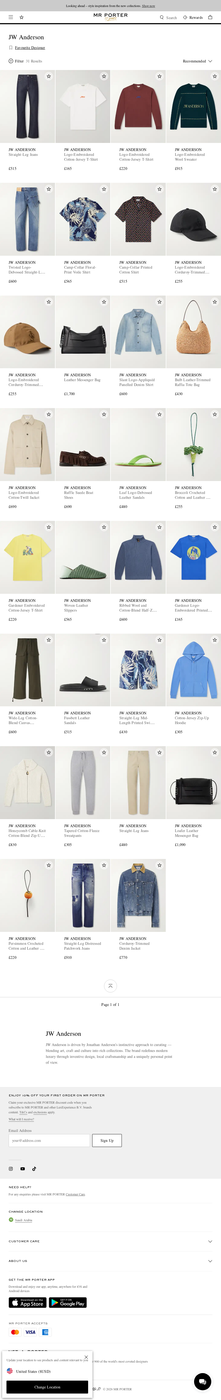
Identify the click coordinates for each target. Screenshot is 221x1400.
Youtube (22, 1169)
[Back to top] (110, 986)
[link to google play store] (68, 1302)
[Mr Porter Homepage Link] (110, 17)
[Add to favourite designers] (11, 47)
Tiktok (34, 1169)
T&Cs (23, 1112)
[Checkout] (207, 18)
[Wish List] (21, 18)
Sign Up (107, 1140)
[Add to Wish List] (48, 76)
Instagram (11, 1169)
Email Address (20, 1130)
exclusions (40, 1112)
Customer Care (75, 1194)
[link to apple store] (28, 1302)
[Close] (86, 1357)
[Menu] (11, 17)
